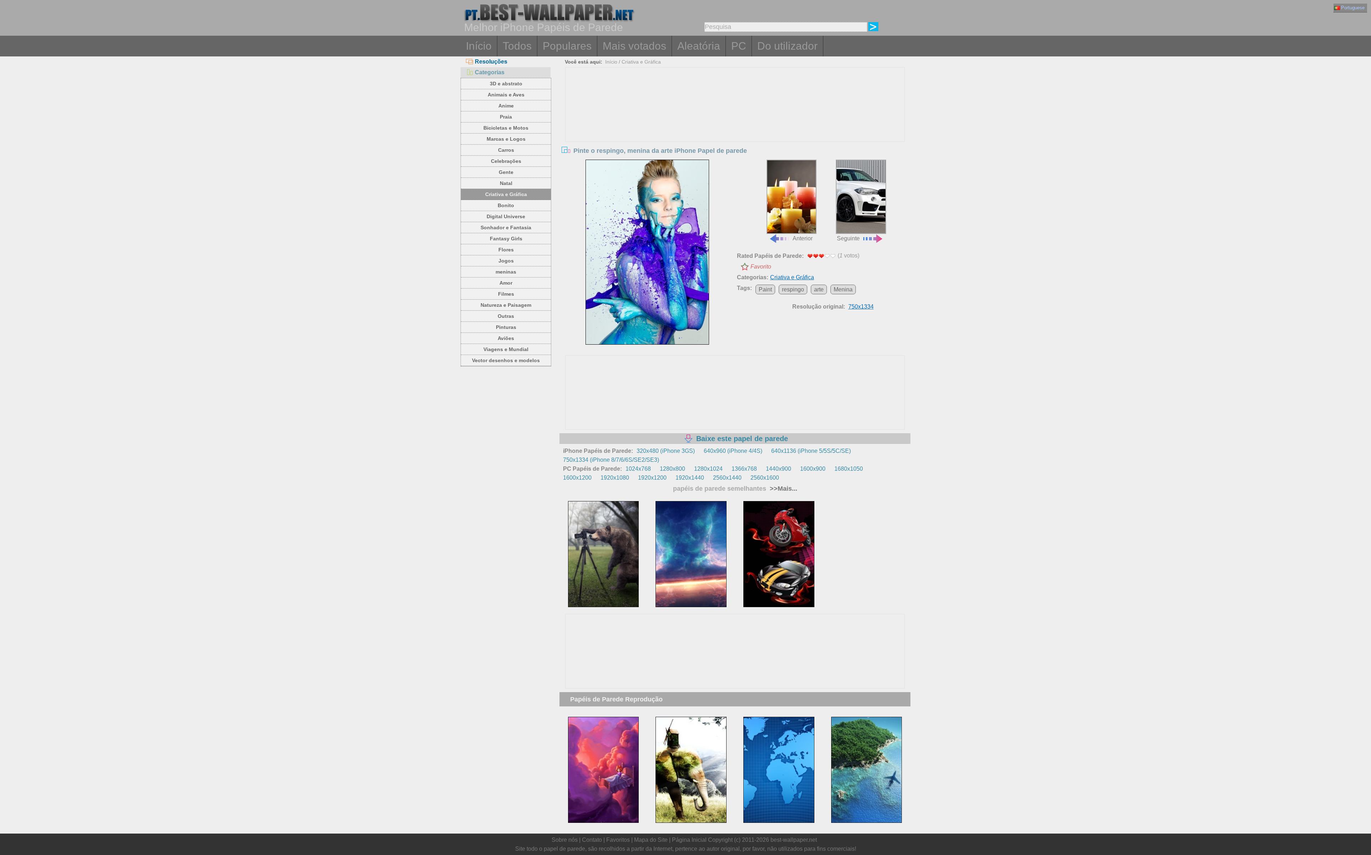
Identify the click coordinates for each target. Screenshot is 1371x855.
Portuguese (1353, 7)
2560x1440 (727, 478)
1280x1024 (708, 469)
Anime (506, 106)
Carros (506, 150)
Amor (505, 283)
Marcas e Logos (506, 139)
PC (738, 46)
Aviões (506, 338)
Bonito (506, 205)
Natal (506, 183)
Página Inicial (689, 840)
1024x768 (638, 469)
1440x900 (778, 469)
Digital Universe (506, 216)
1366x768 (744, 469)
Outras (506, 316)
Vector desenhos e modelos (506, 360)
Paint (765, 289)
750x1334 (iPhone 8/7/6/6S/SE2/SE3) (611, 460)
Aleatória (698, 46)
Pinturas (506, 327)
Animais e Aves (506, 95)
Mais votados (634, 46)
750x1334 (861, 307)
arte (819, 289)
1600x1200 (577, 478)
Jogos (506, 261)
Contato (592, 840)
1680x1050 (848, 469)
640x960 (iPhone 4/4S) (733, 451)
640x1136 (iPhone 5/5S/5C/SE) (811, 451)
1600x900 (812, 469)
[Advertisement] (735, 121)
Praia (506, 117)
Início (479, 46)
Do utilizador (787, 46)
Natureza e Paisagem (506, 305)
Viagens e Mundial (505, 349)
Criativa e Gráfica (506, 194)
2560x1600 (764, 478)
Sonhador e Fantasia (506, 227)
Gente (506, 172)
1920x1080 (615, 478)
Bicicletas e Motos (505, 128)
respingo (793, 289)
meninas (506, 272)
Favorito (760, 267)
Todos (517, 46)
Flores (506, 249)
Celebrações (506, 161)
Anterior (803, 238)
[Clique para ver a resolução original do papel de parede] (647, 252)
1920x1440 (690, 478)
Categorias (489, 72)
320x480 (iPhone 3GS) (666, 451)
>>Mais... (782, 488)
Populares (567, 46)
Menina (843, 289)
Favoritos (618, 840)
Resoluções (491, 62)
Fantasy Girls (506, 238)
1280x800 (672, 469)
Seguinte (848, 238)
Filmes (506, 294)
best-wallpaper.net (793, 840)
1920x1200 (652, 478)
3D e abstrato (506, 83)
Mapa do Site (651, 840)
